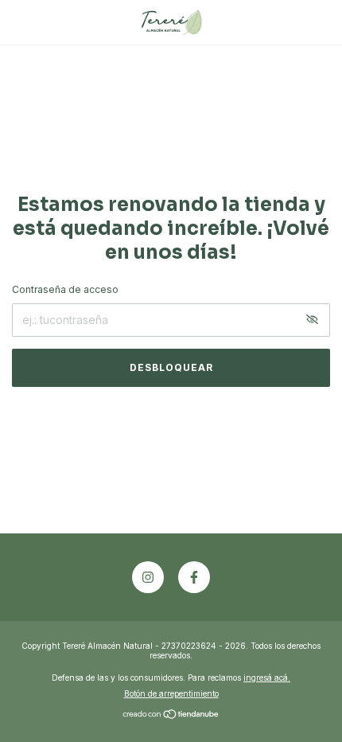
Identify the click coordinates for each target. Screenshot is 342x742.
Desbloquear (171, 367)
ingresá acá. (266, 677)
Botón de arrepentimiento (171, 693)
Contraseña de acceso (65, 289)
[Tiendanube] (171, 715)
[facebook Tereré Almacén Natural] (194, 577)
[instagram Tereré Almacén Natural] (148, 577)
